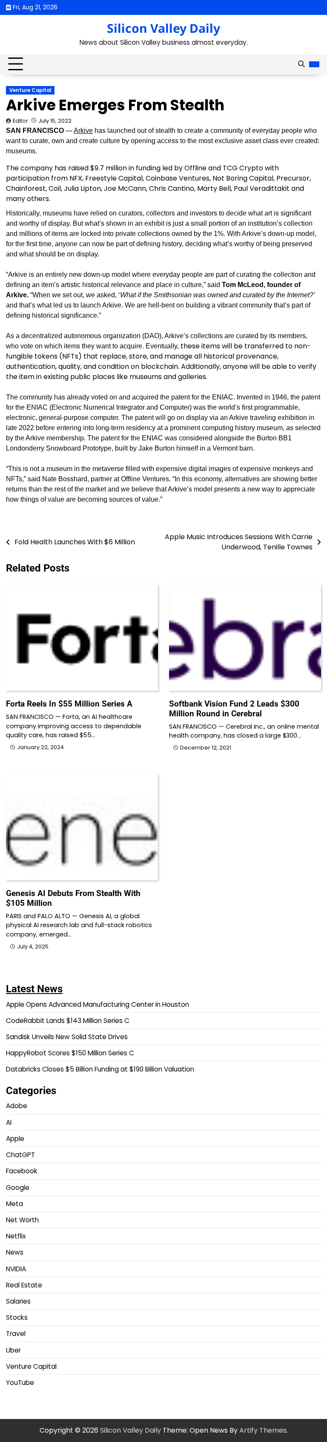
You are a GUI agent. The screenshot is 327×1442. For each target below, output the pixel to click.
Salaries (18, 1301)
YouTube (20, 1382)
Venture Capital (30, 90)
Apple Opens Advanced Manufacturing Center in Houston (97, 1004)
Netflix (16, 1236)
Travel (16, 1333)
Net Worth (22, 1219)
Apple (15, 1138)
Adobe (16, 1105)
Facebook (21, 1170)
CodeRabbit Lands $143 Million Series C (67, 1020)
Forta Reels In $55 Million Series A (69, 704)
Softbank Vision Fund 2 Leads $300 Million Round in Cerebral (234, 708)
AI (8, 1122)
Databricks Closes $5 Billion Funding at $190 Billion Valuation (100, 1069)
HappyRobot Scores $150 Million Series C (70, 1052)
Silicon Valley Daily (163, 28)
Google (17, 1187)
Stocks (17, 1317)
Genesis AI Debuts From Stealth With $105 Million (73, 898)
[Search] (301, 64)
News (14, 1252)
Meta (14, 1203)
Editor (20, 120)
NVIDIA (16, 1268)
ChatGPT (20, 1154)
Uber (13, 1350)
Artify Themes (263, 1430)
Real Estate (24, 1285)
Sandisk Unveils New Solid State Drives (67, 1036)
